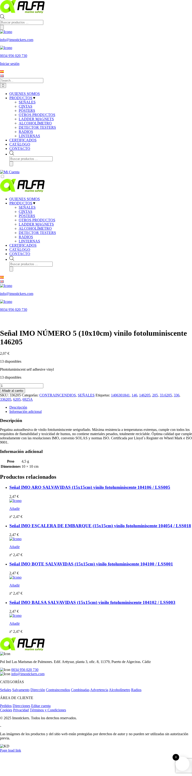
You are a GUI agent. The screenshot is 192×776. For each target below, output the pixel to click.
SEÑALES (27, 207)
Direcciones (21, 706)
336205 (5, 399)
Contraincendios (58, 690)
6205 (17, 399)
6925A (27, 399)
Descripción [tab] (18, 407)
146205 (144, 395)
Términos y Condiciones (48, 710)
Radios (136, 690)
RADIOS (26, 237)
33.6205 (166, 395)
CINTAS (25, 212)
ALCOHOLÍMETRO (35, 228)
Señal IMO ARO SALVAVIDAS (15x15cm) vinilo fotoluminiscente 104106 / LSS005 (89, 487)
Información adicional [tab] (25, 412)
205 (155, 395)
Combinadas (80, 690)
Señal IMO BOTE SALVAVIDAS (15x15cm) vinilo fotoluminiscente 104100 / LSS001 (91, 563)
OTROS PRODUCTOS (37, 220)
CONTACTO (19, 254)
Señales (5, 690)
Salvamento (21, 690)
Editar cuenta (41, 706)
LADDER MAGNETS (36, 224)
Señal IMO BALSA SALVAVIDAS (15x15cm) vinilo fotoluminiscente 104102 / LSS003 (92, 602)
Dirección (37, 690)
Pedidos (6, 706)
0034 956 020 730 (24, 670)
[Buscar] (2, 27)
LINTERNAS (29, 241)
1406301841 (120, 395)
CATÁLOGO (19, 250)
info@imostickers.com (27, 674)
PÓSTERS (27, 216)
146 (134, 395)
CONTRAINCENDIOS (57, 395)
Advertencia (99, 690)
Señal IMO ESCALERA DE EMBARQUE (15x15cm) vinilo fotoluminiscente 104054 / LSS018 (100, 525)
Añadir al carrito (12, 390)
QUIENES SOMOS (24, 199)
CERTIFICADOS (23, 245)
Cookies (6, 710)
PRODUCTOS (20, 203)
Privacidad (21, 710)
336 (176, 395)
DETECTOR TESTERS (37, 233)
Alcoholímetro (119, 690)
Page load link (10, 750)
